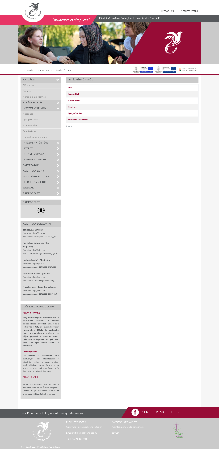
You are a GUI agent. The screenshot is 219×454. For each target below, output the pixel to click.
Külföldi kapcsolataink (35, 137)
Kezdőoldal (167, 11)
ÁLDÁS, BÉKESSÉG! (31, 313)
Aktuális (29, 80)
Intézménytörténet (36, 143)
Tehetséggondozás (36, 176)
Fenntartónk (29, 131)
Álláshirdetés (32, 102)
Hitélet (28, 148)
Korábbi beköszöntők (34, 97)
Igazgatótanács (31, 119)
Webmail (28, 188)
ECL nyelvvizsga (33, 154)
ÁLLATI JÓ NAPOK (31, 377)
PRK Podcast (31, 193)
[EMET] (188, 69)
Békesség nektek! (30, 351)
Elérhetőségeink (189, 11)
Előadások (28, 85)
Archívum (28, 91)
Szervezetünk (30, 125)
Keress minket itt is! (161, 412)
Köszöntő (28, 114)
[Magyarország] (165, 69)
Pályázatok (31, 165)
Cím (70, 88)
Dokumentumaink (35, 159)
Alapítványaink (33, 171)
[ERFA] (143, 69)
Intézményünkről (35, 108)
